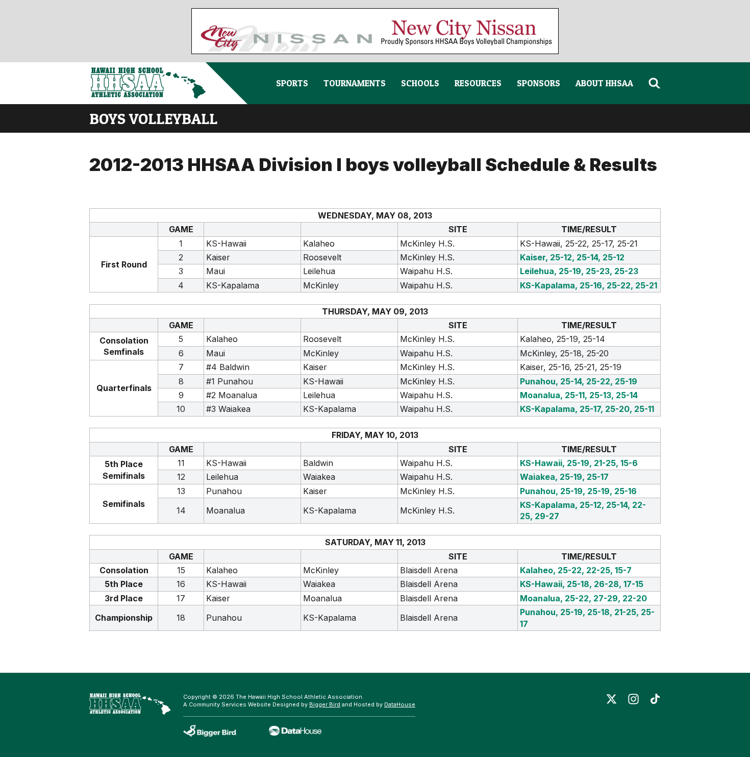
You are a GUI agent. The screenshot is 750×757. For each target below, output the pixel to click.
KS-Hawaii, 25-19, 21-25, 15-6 (579, 463)
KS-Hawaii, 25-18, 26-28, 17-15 (581, 584)
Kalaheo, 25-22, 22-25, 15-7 (576, 570)
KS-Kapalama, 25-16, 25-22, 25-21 (588, 285)
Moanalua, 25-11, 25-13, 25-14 (579, 395)
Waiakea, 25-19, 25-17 (564, 477)
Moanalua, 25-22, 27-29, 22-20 (583, 598)
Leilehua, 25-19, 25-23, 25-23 (579, 271)
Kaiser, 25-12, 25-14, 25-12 (572, 257)
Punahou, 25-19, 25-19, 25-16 (578, 491)
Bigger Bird (324, 704)
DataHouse (399, 704)
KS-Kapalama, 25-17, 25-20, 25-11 (587, 409)
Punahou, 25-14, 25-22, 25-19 (578, 381)
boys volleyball (153, 118)
